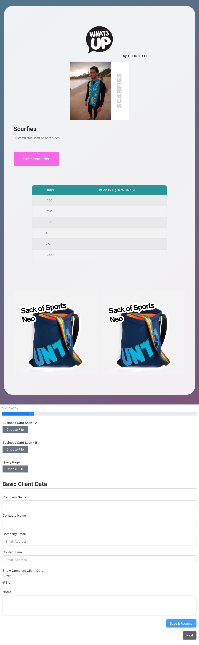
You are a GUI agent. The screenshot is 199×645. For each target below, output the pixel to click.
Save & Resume (181, 623)
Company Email (14, 534)
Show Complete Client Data (23, 571)
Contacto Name (14, 515)
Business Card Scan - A (20, 423)
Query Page (11, 462)
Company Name (14, 497)
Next (189, 635)
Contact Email (13, 552)
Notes (7, 592)
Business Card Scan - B (20, 443)
